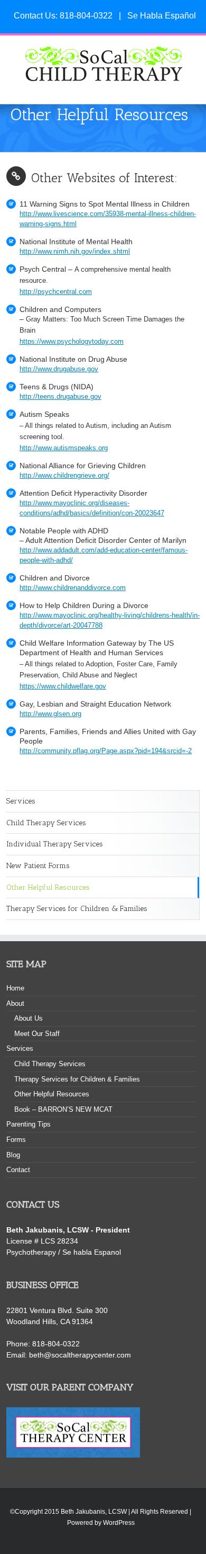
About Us (28, 1018)
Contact (18, 1170)
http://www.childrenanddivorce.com (73, 588)
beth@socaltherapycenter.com (80, 1355)
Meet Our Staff (37, 1034)
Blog (13, 1155)
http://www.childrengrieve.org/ (64, 475)
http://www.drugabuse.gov (59, 369)
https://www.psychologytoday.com (72, 341)
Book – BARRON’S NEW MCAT (63, 1109)
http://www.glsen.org (50, 714)
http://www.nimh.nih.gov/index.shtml (75, 251)
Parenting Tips (28, 1124)
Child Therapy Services (46, 822)
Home (15, 988)
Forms (16, 1140)
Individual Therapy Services (54, 844)
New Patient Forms (38, 865)
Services (20, 801)
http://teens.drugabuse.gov (60, 396)
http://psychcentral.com (56, 292)
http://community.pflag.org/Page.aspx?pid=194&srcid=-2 (106, 751)
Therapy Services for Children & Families (76, 908)
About (15, 1003)
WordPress (119, 1522)
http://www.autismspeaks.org (64, 448)
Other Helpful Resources (48, 887)
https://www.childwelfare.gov (63, 686)
